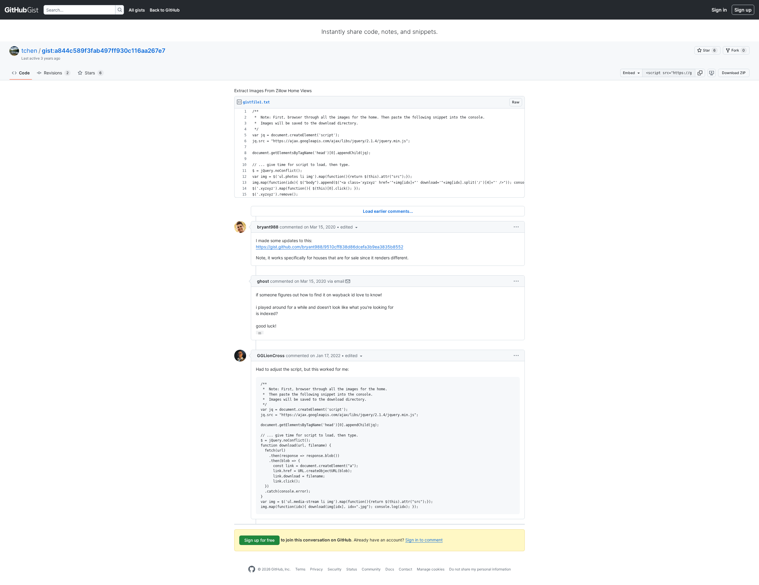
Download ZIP (734, 73)
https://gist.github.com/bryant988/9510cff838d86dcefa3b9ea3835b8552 (329, 246)
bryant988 (267, 226)
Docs (389, 569)
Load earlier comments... (388, 211)
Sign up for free (259, 540)
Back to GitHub (165, 9)
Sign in (719, 10)
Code (24, 72)
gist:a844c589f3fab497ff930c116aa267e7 (103, 50)
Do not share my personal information (480, 569)
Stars (93, 72)
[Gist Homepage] (22, 9)
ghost (263, 281)
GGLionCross (271, 355)
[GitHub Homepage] (251, 569)
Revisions (56, 72)
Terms (300, 569)
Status (351, 569)
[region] (379, 153)
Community (371, 569)
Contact (405, 569)
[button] (700, 73)
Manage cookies (430, 569)
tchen (29, 50)
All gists (137, 9)
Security (335, 569)
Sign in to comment (424, 539)
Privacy (316, 569)
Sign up (743, 10)
